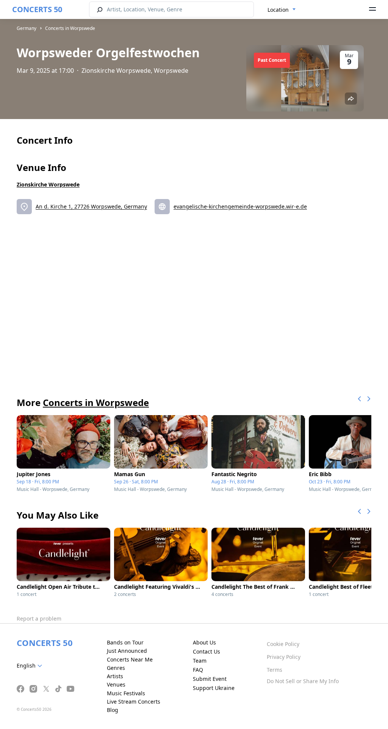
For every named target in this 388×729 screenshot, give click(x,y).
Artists (115, 676)
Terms (274, 669)
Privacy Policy (283, 656)
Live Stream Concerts (133, 701)
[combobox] (281, 9)
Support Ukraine (214, 687)
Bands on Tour (125, 642)
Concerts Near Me (130, 659)
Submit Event (210, 678)
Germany (26, 28)
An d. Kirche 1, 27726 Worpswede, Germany (91, 206)
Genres (116, 667)
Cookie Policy (283, 643)
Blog (112, 709)
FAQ (198, 669)
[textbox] (31, 665)
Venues (116, 684)
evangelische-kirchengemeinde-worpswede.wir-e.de (240, 206)
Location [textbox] (278, 9)
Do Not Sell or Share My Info (303, 681)
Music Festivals (126, 693)
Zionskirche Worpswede (48, 184)
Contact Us (206, 651)
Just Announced (127, 650)
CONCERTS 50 (37, 9)
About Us (204, 642)
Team (200, 660)
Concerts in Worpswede (70, 28)
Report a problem (39, 618)
